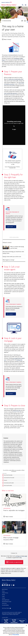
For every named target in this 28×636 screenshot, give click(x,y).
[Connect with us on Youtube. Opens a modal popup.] (13, 585)
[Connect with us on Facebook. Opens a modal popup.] (2, 585)
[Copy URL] (14, 126)
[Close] (26, 625)
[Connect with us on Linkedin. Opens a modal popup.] (7, 585)
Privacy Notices (15, 634)
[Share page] (22, 21)
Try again (14, 129)
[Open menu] (25, 5)
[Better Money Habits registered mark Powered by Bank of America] (14, 580)
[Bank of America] (7, 2)
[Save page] (25, 21)
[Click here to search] (22, 5)
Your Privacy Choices (5, 608)
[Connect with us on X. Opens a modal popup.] (11, 585)
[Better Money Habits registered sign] (9, 5)
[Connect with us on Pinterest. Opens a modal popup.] (9, 585)
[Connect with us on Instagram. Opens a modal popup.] (5, 585)
